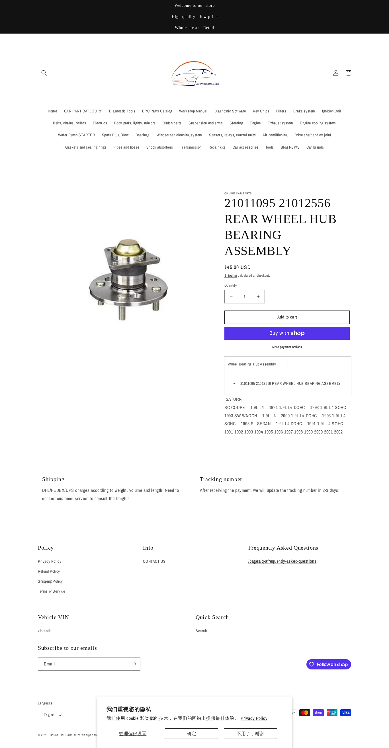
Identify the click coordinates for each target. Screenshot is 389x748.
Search (201, 630)
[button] (44, 73)
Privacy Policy (254, 718)
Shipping (230, 275)
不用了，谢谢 (250, 733)
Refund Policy (49, 571)
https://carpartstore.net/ (90, 735)
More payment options (287, 347)
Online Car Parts (62, 735)
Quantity (230, 285)
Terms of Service (51, 591)
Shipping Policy (50, 581)
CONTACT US (154, 561)
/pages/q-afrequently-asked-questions (282, 561)
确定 (191, 733)
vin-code (45, 630)
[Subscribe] (134, 664)
